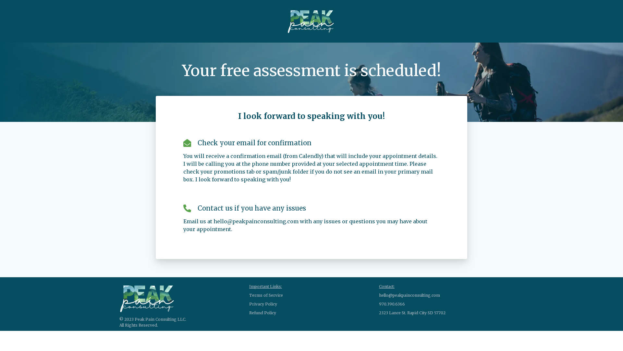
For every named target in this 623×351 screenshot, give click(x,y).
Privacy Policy (263, 304)
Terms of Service (266, 295)
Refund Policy (262, 312)
